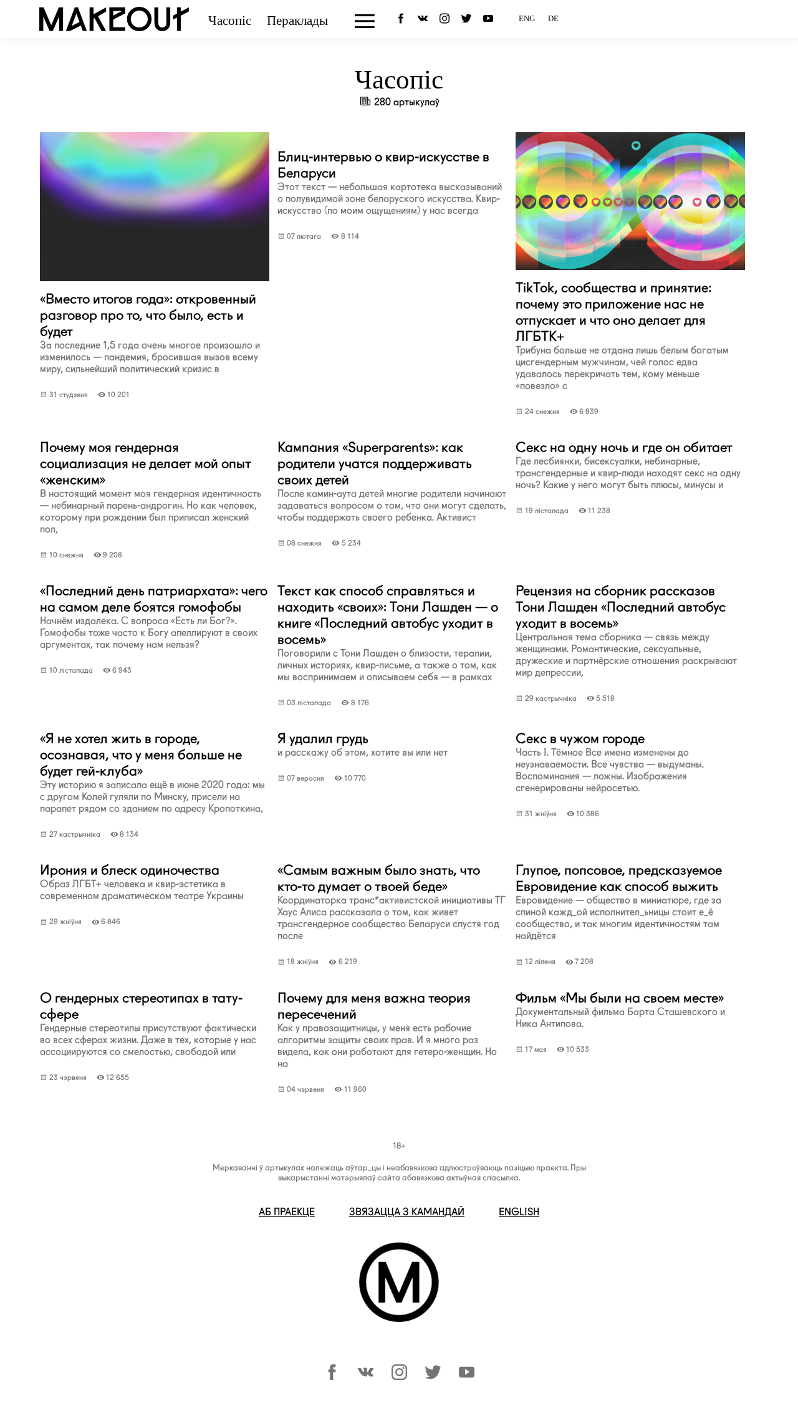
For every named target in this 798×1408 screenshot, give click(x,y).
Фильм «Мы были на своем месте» (620, 1009)
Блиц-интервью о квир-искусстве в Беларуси (389, 182)
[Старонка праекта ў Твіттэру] (433, 1376)
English (519, 1212)
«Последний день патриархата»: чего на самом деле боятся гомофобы (153, 616)
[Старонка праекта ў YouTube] (490, 18)
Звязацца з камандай (406, 1212)
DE (553, 18)
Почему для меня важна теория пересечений (387, 1029)
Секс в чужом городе (610, 762)
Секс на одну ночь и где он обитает (628, 465)
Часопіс (229, 20)
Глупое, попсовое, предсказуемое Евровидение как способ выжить (619, 902)
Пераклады (297, 20)
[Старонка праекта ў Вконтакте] (425, 18)
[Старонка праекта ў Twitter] (468, 18)
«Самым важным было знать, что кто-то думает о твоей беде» (391, 902)
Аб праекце (287, 1212)
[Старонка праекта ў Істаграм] (399, 1376)
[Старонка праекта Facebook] (403, 18)
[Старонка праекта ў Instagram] (447, 18)
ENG (527, 18)
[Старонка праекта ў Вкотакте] (365, 1376)
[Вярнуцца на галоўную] (114, 26)
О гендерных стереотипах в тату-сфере (148, 1024)
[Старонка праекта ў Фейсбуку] (332, 1376)
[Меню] (364, 21)
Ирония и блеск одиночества (142, 882)
